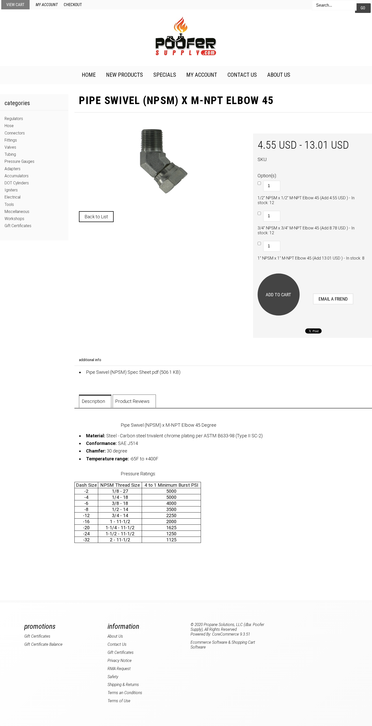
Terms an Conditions (125, 692)
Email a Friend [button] (333, 299)
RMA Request (119, 668)
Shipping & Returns (123, 684)
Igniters (11, 190)
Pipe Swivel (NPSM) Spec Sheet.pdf (122, 372)
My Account (47, 4)
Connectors (15, 133)
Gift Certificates (18, 225)
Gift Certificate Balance (43, 644)
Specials (164, 75)
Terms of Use (119, 700)
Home (89, 75)
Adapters (12, 168)
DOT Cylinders (17, 183)
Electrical (12, 197)
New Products (124, 75)
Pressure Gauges (19, 161)
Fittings (11, 140)
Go (363, 8)
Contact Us (242, 75)
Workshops (14, 218)
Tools (9, 204)
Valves (10, 147)
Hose (9, 125)
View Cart (15, 4)
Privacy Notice (120, 660)
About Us (278, 75)
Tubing (10, 154)
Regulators (14, 118)
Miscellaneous (17, 211)
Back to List (96, 216)
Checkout (73, 4)
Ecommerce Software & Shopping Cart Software (223, 645)
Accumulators (17, 175)
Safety (113, 676)
